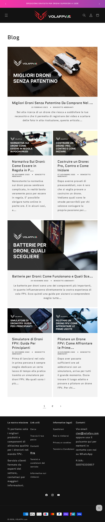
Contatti (34, 446)
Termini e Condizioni (63, 449)
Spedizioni (58, 429)
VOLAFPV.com (21, 519)
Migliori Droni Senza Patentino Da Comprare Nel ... (52, 103)
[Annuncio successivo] (99, 4)
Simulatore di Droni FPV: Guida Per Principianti (27, 343)
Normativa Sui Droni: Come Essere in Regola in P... (28, 165)
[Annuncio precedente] (6, 4)
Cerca (33, 429)
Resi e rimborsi (61, 435)
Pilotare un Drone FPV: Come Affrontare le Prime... (75, 343)
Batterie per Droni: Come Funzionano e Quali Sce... (52, 276)
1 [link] (44, 406)
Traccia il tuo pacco (37, 437)
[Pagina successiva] (60, 406)
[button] (6, 15)
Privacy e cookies (62, 442)
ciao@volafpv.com (87, 433)
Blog (32, 452)
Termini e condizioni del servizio (37, 463)
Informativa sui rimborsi (38, 475)
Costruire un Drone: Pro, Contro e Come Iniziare (73, 165)
